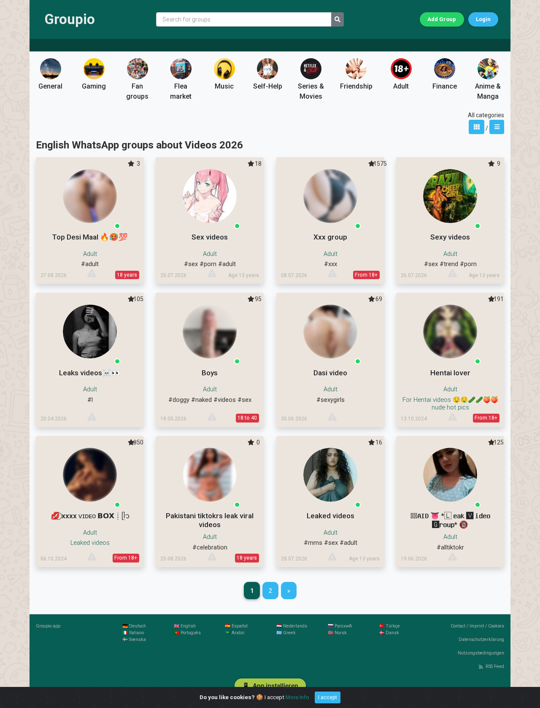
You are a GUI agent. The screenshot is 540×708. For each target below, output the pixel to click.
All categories (486, 115)
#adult (90, 264)
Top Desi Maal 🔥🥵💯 (90, 237)
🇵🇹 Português (187, 632)
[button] (50, 78)
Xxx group (330, 237)
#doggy (178, 400)
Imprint (477, 626)
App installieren (270, 685)
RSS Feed (495, 666)
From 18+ (366, 275)
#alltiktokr (450, 547)
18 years (127, 275)
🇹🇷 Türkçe (389, 626)
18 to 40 (247, 418)
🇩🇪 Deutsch (134, 626)
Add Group (441, 19)
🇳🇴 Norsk (337, 632)
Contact (458, 626)
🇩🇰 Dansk (389, 632)
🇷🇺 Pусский (340, 626)
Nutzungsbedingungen (481, 653)
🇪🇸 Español (236, 626)
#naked (201, 400)
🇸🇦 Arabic (235, 632)
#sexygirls (330, 400)
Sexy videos (450, 237)
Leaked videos (330, 515)
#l (90, 400)
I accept (327, 697)
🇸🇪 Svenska (134, 639)
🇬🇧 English (185, 626)
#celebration (209, 547)
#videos (224, 400)
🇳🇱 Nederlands (291, 626)
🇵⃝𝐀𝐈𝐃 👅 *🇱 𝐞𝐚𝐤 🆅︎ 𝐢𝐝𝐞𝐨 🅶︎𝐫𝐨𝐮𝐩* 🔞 (450, 520)
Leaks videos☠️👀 (90, 373)
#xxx (330, 264)
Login (483, 19)
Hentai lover (450, 373)
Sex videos (210, 237)
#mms (313, 542)
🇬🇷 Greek (286, 632)
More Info (297, 697)
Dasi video (330, 373)
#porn (208, 264)
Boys (210, 373)
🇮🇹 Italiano (133, 632)
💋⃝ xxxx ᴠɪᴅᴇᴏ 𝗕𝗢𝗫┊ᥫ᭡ (90, 515)
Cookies (496, 626)
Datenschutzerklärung (481, 639)
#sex (191, 264)
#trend (449, 264)
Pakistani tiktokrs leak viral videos (210, 520)
